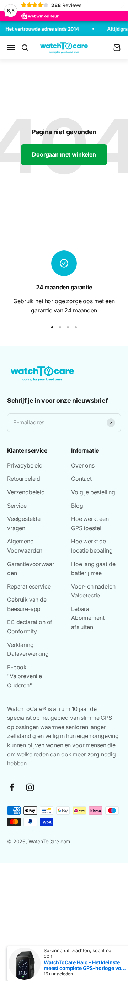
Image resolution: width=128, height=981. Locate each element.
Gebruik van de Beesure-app (27, 604)
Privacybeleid (25, 465)
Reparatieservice (28, 586)
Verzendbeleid (26, 492)
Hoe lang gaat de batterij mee (93, 568)
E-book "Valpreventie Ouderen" (24, 676)
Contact (81, 478)
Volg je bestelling (93, 492)
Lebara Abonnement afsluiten (87, 618)
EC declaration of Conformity (29, 626)
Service (17, 505)
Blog (77, 505)
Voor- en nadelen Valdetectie (93, 591)
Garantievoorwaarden (30, 568)
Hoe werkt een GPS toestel (90, 523)
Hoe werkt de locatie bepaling (91, 546)
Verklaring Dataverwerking (28, 649)
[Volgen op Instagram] (30, 787)
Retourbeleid (23, 478)
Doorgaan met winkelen (64, 154)
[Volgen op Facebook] (12, 787)
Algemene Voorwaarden (24, 546)
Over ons (83, 465)
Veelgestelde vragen (24, 523)
